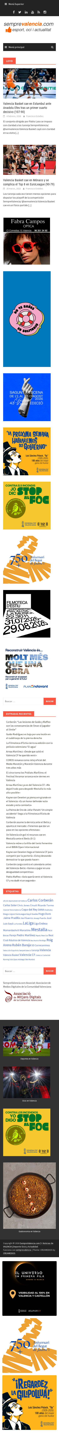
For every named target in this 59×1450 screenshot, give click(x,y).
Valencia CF (27, 955)
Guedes (34, 914)
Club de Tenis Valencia (12, 910)
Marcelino (25, 930)
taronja (35, 950)
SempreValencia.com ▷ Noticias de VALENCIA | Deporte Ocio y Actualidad (28, 1245)
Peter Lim (44, 935)
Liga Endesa (40, 923)
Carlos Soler (10, 905)
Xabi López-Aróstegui (17, 959)
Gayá (28, 914)
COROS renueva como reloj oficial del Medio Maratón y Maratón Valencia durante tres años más (29, 763)
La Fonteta (18, 924)
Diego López (9, 914)
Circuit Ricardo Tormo (42, 905)
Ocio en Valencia (29, 1100)
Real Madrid (35, 941)
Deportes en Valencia (29, 1058)
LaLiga (28, 923)
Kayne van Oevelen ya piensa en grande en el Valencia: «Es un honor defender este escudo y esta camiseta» (28, 801)
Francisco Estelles (34, 116)
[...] (17, 132)
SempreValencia (25, 950)
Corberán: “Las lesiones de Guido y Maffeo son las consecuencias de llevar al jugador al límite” (28, 725)
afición (5, 901)
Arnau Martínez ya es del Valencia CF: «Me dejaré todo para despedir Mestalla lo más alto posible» (28, 788)
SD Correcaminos (40, 945)
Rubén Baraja (21, 945)
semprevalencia (23, 1249)
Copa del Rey (29, 909)
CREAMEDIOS (9, 1253)
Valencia (45, 950)
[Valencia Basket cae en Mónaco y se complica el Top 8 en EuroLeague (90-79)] (29, 159)
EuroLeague (21, 914)
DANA (41, 909)
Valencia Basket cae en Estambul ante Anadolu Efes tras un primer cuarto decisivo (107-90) (27, 108)
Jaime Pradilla (11, 918)
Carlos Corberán (40, 900)
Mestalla (39, 929)
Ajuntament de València (18, 901)
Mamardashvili (11, 930)
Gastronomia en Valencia (29, 1231)
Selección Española (11, 950)
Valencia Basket (11, 954)
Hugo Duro (44, 914)
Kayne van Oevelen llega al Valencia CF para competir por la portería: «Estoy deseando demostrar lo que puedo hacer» (29, 855)
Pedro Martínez (26, 935)
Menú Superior (16, 4)
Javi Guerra (26, 918)
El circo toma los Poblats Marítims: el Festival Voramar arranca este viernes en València (28, 776)
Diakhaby (49, 910)
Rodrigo (42, 940)
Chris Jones (23, 905)
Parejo (12, 935)
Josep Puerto (39, 918)
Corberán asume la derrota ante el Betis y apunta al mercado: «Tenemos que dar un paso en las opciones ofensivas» (28, 826)
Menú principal (16, 47)
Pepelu (38, 935)
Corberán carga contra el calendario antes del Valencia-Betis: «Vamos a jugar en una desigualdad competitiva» (28, 868)
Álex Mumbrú (30, 959)
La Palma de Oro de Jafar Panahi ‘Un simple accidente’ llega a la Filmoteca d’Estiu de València (29, 813)
